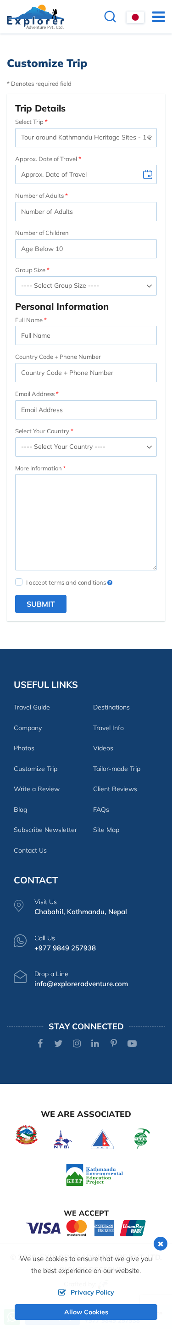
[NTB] (63, 1138)
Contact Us (30, 850)
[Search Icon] (110, 18)
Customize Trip (35, 769)
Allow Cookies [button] (86, 1312)
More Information (38, 468)
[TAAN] (142, 1138)
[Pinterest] (113, 1044)
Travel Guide (32, 707)
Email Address (35, 393)
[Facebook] (40, 1044)
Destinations (111, 707)
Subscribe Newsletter (45, 830)
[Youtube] (132, 1044)
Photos (24, 748)
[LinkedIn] (95, 1044)
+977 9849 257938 (65, 948)
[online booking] (86, 1227)
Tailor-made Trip (116, 769)
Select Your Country (42, 431)
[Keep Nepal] (94, 1174)
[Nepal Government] (26, 1133)
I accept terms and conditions (66, 582)
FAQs (101, 809)
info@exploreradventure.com (81, 983)
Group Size (30, 270)
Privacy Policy (92, 1292)
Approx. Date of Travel (46, 158)
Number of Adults (39, 195)
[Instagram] (77, 1044)
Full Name (29, 320)
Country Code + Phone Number (58, 356)
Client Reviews (115, 789)
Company (28, 728)
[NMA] (102, 1138)
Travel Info (108, 728)
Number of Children (42, 232)
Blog (20, 809)
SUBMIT (41, 604)
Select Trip (29, 121)
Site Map (106, 830)
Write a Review (37, 789)
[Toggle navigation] (154, 16)
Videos (103, 748)
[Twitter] (58, 1044)
